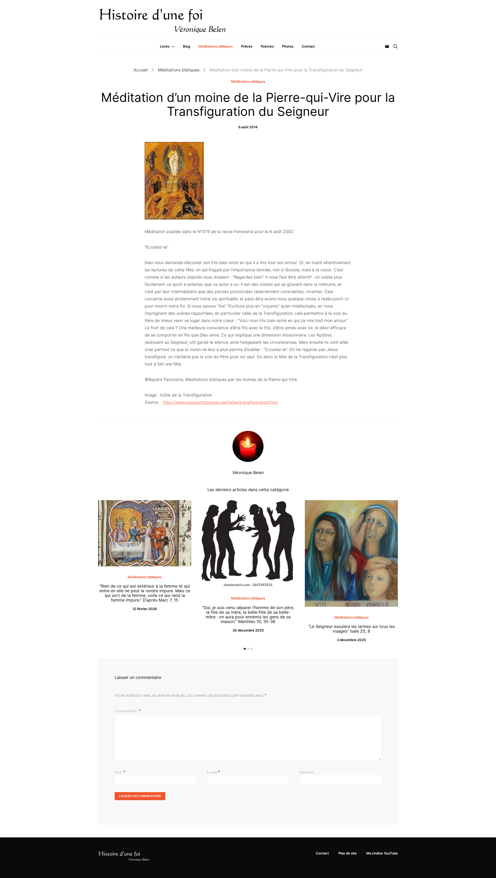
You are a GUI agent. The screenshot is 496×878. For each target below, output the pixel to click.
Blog (186, 46)
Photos (287, 46)
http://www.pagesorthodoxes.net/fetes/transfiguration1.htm (220, 402)
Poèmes (267, 46)
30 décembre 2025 (248, 630)
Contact (308, 46)
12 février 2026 (145, 609)
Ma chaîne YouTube (382, 853)
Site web (306, 772)
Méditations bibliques (215, 46)
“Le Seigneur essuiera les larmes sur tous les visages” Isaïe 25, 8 (351, 629)
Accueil (141, 69)
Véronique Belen (248, 472)
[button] (244, 648)
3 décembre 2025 (351, 640)
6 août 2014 (248, 127)
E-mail (213, 772)
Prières (246, 46)
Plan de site (347, 853)
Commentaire (126, 711)
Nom (120, 772)
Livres (164, 46)
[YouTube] (387, 46)
